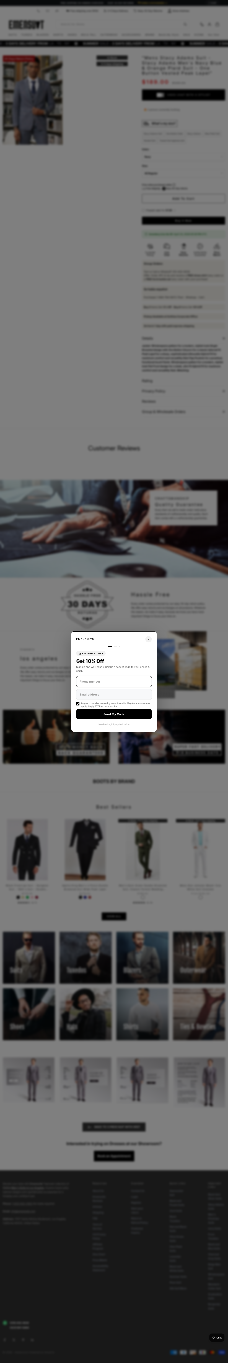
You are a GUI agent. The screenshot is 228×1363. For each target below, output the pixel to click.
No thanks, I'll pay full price (114, 724)
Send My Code (114, 714)
